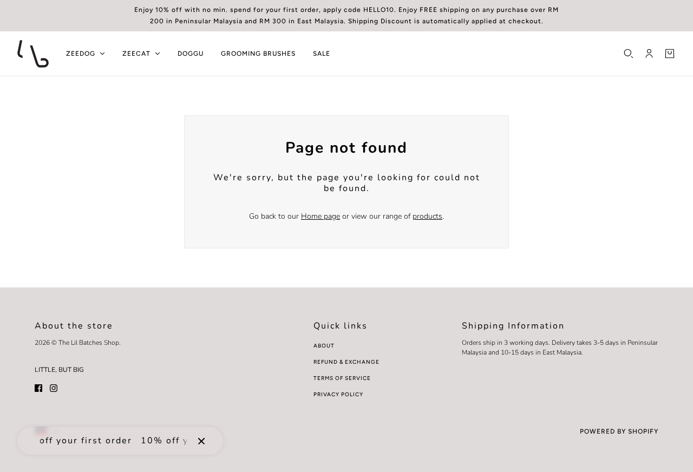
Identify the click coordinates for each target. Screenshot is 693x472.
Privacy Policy (338, 394)
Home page (320, 216)
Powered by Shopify (619, 431)
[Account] (649, 54)
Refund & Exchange (346, 361)
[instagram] (53, 387)
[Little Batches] (33, 54)
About (324, 345)
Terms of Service (342, 378)
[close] (201, 440)
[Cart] (670, 54)
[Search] (629, 54)
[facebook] (38, 387)
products (427, 216)
